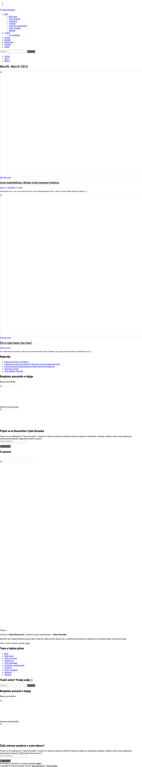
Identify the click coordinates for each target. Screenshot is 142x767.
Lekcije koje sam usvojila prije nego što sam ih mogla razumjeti (32, 364)
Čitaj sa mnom (14, 19)
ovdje (27, 643)
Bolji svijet (13, 16)
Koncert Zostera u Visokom (16, 362)
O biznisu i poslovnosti (18, 26)
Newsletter (8, 42)
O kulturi (12, 23)
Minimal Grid (37, 766)
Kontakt (7, 40)
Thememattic (52, 766)
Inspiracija (13, 21)
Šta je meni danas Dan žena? (16, 343)
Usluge (7, 37)
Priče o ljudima (15, 28)
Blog (6, 14)
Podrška (7, 44)
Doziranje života (11, 369)
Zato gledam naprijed (13, 371)
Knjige (6, 47)
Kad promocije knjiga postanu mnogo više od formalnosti (29, 366)
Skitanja (12, 30)
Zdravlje (8, 675)
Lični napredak (10, 663)
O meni (7, 33)
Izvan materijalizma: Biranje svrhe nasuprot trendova (29, 182)
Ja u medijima (14, 35)
